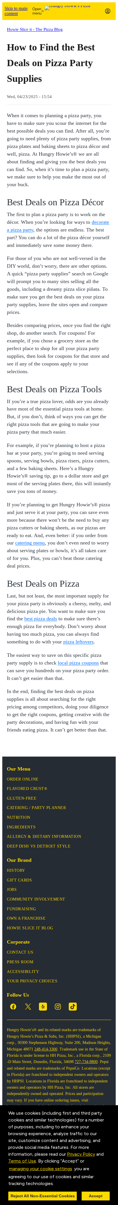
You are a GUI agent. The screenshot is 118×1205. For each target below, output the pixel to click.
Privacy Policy (81, 1154)
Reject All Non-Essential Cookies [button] (43, 1196)
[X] (28, 1006)
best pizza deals (40, 618)
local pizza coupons (78, 663)
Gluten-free (21, 798)
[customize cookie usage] (59, 1184)
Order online (23, 779)
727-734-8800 (86, 1062)
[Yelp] (43, 1006)
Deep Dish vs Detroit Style (39, 846)
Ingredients (21, 827)
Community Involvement (36, 899)
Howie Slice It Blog (30, 928)
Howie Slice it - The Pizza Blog (35, 29)
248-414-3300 (45, 1049)
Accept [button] (96, 1196)
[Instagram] (58, 1006)
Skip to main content (16, 11)
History (16, 870)
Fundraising (21, 909)
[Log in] (107, 11)
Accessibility (23, 972)
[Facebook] (13, 1006)
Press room (20, 962)
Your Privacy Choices (32, 981)
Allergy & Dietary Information (44, 836)
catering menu (30, 543)
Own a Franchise (26, 918)
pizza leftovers (78, 642)
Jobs (12, 889)
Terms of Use (22, 1161)
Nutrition (18, 817)
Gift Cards (19, 880)
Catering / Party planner (36, 808)
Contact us (20, 952)
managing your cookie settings (40, 1168)
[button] (56, 1184)
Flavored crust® (27, 789)
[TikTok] (72, 1006)
